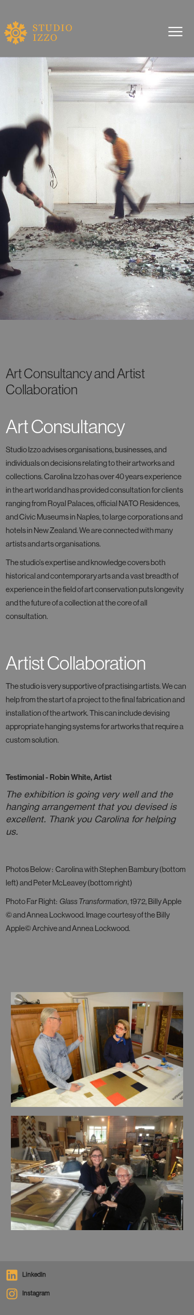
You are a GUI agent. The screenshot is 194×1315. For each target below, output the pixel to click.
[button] (175, 31)
